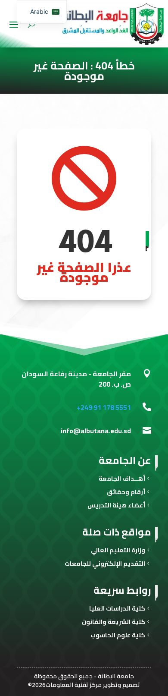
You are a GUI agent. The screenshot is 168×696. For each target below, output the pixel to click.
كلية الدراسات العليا (117, 609)
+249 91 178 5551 (104, 407)
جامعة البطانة (116, 676)
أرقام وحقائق (126, 493)
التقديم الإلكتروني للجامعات (105, 564)
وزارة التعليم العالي (118, 551)
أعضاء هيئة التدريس (116, 506)
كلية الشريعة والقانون (113, 622)
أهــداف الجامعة (122, 479)
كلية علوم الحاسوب (117, 636)
